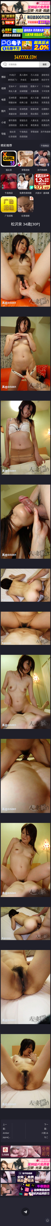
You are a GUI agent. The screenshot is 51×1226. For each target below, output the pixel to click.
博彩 (3, 77)
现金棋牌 (35, 79)
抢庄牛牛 (45, 79)
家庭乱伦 (23, 120)
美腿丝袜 (13, 113)
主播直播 (35, 91)
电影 (3, 99)
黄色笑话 (35, 125)
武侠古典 (45, 120)
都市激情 (13, 120)
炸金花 (23, 79)
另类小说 (23, 125)
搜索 (45, 64)
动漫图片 (45, 109)
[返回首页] (47, 1220)
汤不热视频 (45, 131)
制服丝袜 (13, 102)
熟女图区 (35, 113)
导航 (3, 133)
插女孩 (13, 131)
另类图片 (45, 113)
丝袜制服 (23, 91)
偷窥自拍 (13, 109)
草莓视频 (35, 131)
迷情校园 (13, 125)
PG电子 (12, 75)
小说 (3, 122)
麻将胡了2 (12, 79)
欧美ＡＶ (35, 86)
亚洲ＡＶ (13, 86)
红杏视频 (13, 136)
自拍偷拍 (23, 86)
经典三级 (23, 102)
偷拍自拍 (23, 97)
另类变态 (45, 102)
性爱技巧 (45, 125)
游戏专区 (45, 75)
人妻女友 (35, 120)
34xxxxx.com (25, 57)
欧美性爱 (45, 97)
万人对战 (35, 75)
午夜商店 (23, 131)
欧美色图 (35, 109)
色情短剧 (23, 136)
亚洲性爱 (13, 97)
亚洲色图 (23, 109)
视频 (3, 88)
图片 (3, 111)
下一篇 (44, 1131)
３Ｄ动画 (45, 86)
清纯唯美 (23, 113)
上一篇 (7, 1131)
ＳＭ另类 (45, 91)
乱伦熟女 (35, 102)
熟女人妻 (13, 91)
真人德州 (23, 75)
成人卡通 (35, 97)
